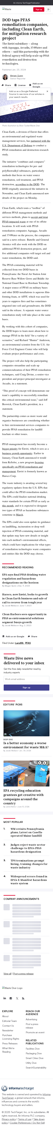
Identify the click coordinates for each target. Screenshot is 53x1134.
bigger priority (10, 448)
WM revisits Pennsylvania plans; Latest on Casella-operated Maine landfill (27, 832)
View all (7, 973)
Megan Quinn (16, 75)
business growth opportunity (17, 453)
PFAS (28, 642)
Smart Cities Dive (34, 1058)
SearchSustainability (36, 1067)
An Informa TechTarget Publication (26, 3)
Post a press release (23, 973)
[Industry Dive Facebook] (11, 998)
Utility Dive (31, 1062)
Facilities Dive (33, 1048)
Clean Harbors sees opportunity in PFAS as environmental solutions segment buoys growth (24, 618)
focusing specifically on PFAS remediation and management (23, 466)
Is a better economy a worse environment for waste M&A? (26, 745)
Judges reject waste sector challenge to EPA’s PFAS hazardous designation (28, 848)
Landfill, (20, 642)
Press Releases (10, 1043)
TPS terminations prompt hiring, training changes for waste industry (29, 864)
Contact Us (8, 1025)
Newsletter (7, 1030)
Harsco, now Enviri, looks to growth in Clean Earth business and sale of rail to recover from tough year (25, 598)
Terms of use (24, 1119)
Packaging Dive (34, 1053)
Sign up (39, 9)
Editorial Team (9, 1020)
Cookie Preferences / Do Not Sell (27, 1122)
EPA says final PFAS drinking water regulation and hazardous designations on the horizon (24, 578)
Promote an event (35, 1032)
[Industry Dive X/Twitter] (17, 998)
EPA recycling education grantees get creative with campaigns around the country (23, 796)
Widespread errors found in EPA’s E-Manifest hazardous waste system (29, 880)
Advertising (31, 1019)
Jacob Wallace (11, 606)
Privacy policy (9, 1119)
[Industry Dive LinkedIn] (4, 998)
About (5, 1016)
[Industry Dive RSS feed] (23, 998)
